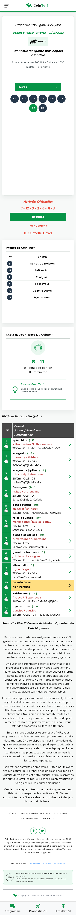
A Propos (45, 813)
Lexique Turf (48, 818)
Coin (41, 5)
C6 (61, 98)
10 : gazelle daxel (38, 233)
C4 (43, 98)
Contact (13, 813)
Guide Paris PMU (30, 818)
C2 (24, 98)
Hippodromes (59, 813)
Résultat (38, 216)
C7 (33, 108)
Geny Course (59, 863)
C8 (43, 108)
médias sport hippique (40, 863)
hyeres (22, 87)
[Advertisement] (38, 150)
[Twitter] (42, 831)
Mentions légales (29, 813)
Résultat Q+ (63, 911)
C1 (14, 98)
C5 (52, 98)
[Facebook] (33, 831)
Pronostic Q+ (38, 911)
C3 (33, 98)
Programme (13, 911)
